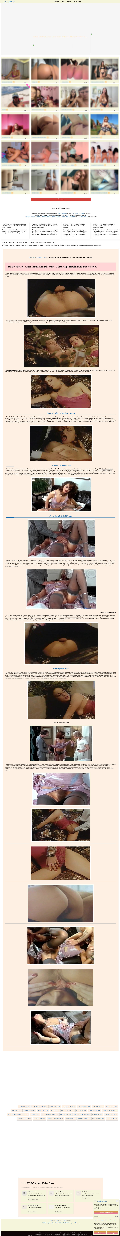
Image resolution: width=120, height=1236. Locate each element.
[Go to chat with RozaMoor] (104, 108)
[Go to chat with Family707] (15, 136)
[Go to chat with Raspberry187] (75, 191)
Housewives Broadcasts (18, 1114)
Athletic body (29, 1110)
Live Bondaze (39, 1119)
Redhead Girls (69, 1106)
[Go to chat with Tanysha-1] (104, 136)
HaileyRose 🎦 (8, 82)
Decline (100, 1233)
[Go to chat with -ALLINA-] (75, 80)
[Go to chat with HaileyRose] (15, 80)
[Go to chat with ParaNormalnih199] (104, 191)
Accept (112, 1233)
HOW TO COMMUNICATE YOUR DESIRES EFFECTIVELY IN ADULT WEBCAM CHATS (29, 242)
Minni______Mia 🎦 (69, 165)
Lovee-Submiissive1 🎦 (11, 165)
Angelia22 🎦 (67, 137)
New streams (111, 1106)
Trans (69, 1)
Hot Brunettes (83, 1106)
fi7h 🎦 (5, 110)
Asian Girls (55, 1106)
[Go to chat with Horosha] (45, 191)
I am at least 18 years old (106, 1212)
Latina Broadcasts (39, 1106)
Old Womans (111, 1119)
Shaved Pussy (94, 1110)
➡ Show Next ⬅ (60, 199)
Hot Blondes (98, 1106)
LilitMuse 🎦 (7, 193)
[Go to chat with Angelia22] (75, 136)
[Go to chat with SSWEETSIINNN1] (104, 163)
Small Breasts (67, 1110)
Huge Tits (55, 1110)
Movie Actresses (110, 1110)
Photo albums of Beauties (58, 216)
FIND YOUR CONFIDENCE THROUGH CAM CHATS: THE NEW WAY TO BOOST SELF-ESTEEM (14, 225)
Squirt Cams (97, 1114)
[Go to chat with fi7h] (15, 108)
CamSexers (8, 1)
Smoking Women (24, 1119)
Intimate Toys (111, 1114)
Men (63, 1)
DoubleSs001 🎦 (68, 110)
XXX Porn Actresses (82, 216)
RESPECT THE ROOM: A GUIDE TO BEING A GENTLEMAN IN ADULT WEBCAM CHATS (104, 225)
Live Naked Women (50, 1114)
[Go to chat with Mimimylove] (45, 163)
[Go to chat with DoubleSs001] (75, 108)
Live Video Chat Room (78, 213)
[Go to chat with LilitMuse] (15, 191)
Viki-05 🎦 (36, 82)
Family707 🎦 (7, 137)
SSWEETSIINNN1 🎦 (98, 165)
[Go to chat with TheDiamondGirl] (45, 136)
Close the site (97, 1216)
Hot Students (98, 1119)
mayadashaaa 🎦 (39, 110)
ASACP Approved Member (72, 1223)
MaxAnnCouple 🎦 (99, 82)
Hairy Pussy (81, 1110)
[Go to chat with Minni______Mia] (75, 163)
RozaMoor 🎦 (97, 110)
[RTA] (116, 1216)
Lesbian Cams (66, 1114)
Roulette (77, 1)
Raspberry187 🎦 (69, 193)
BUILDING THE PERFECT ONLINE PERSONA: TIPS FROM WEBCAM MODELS (74, 225)
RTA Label (62, 1223)
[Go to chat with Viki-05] (45, 80)
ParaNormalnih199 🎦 (100, 193)
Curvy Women (84, 1119)
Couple (56, 1)
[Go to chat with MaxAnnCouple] (104, 80)
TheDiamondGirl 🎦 (40, 137)
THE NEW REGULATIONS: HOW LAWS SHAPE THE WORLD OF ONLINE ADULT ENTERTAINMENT (45, 225)
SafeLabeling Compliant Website (50, 1223)
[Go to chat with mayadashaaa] (45, 108)
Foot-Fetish (71, 1119)
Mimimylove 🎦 (38, 165)
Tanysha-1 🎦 (96, 137)
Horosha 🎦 (37, 193)
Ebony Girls (24, 1106)
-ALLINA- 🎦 (66, 82)
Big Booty (16, 1110)
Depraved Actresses (46, 216)
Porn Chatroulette (62, 213)
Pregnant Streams (55, 1119)
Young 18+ (35, 1114)
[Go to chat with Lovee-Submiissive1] (15, 163)
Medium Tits (43, 1110)
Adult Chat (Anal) (82, 1114)
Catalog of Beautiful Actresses (32, 216)
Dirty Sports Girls (70, 216)
